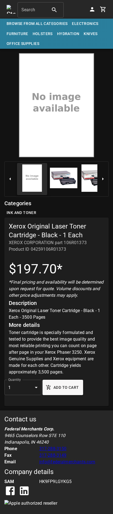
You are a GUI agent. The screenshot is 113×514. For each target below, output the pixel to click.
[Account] (92, 9)
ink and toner (21, 212)
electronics (85, 23)
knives (90, 34)
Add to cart (66, 387)
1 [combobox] (9, 387)
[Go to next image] (102, 179)
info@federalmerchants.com (67, 461)
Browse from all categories (37, 23)
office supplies (23, 43)
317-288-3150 (53, 448)
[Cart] (103, 9)
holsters (43, 34)
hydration (68, 34)
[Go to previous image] (10, 179)
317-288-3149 (53, 455)
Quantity (14, 380)
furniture (17, 34)
